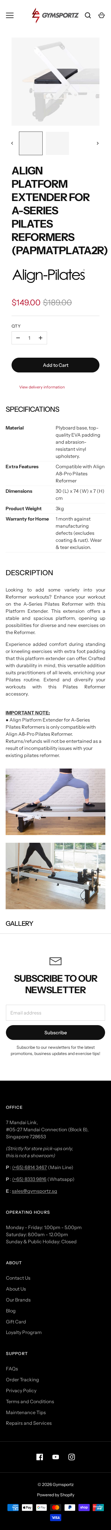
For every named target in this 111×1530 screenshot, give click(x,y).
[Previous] (12, 143)
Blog (11, 1311)
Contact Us (18, 1278)
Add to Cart (55, 365)
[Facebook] (39, 1456)
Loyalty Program (24, 1332)
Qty (16, 326)
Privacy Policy (21, 1390)
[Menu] (9, 15)
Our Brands (18, 1300)
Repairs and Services (29, 1423)
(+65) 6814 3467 (29, 1167)
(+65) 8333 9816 (29, 1179)
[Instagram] (71, 1456)
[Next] (98, 143)
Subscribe (55, 1032)
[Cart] (101, 15)
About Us (16, 1289)
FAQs (12, 1369)
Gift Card (16, 1322)
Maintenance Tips (26, 1412)
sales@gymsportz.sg (34, 1191)
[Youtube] (55, 1456)
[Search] (87, 15)
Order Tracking (22, 1379)
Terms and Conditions (30, 1401)
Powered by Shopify (55, 1494)
